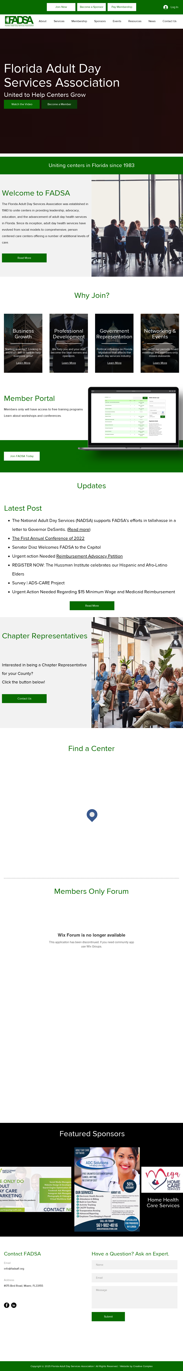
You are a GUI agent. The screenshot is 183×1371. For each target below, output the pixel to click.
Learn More (23, 362)
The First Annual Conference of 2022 (48, 538)
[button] (58, 21)
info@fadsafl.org (14, 1268)
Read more (78, 529)
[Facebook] (6, 1305)
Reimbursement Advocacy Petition (89, 555)
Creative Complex (143, 1366)
